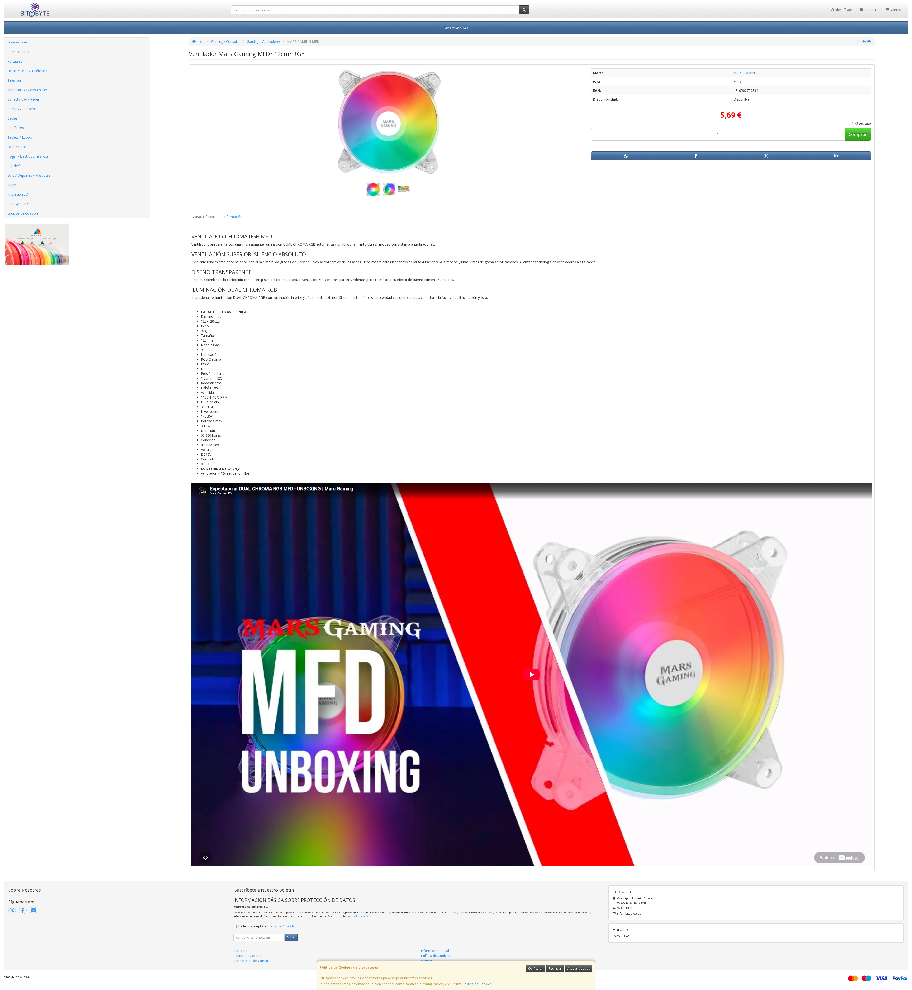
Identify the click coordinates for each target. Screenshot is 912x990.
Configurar (535, 968)
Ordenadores (17, 42)
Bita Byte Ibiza (18, 204)
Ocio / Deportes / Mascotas (28, 175)
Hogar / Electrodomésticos (28, 156)
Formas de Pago (433, 960)
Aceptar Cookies (578, 968)
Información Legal (435, 950)
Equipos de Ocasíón (22, 213)
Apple (11, 185)
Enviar (291, 937)
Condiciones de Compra (251, 960)
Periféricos (15, 128)
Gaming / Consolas (22, 108)
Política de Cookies (477, 984)
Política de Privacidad (358, 916)
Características (204, 216)
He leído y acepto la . (267, 926)
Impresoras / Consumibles (27, 89)
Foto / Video (16, 147)
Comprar (858, 134)
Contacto (871, 9)
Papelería (14, 166)
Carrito (896, 9)
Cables (12, 118)
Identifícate (843, 9)
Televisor (14, 80)
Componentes (18, 51)
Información (232, 216)
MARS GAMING (745, 73)
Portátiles (14, 61)
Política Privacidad (247, 955)
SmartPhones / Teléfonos (27, 70)
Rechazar (555, 968)
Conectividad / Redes (23, 99)
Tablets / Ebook (19, 137)
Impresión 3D (17, 194)
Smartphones (456, 28)
